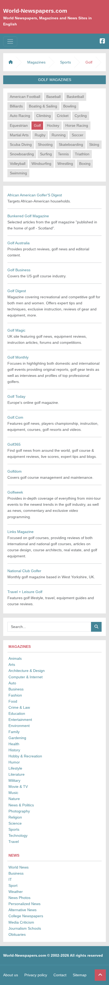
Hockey (53, 125)
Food (12, 701)
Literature (16, 774)
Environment (19, 726)
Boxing (84, 163)
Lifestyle (15, 768)
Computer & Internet (25, 677)
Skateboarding (71, 144)
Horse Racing (76, 125)
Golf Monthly (18, 357)
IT (10, 879)
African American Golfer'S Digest (34, 195)
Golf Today (16, 396)
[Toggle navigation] (10, 41)
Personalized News (24, 904)
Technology (18, 835)
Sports (13, 829)
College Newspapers (25, 916)
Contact (59, 975)
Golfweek (15, 492)
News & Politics (21, 805)
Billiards (16, 106)
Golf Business (18, 270)
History (14, 750)
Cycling (81, 116)
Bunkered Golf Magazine (28, 216)
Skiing (94, 144)
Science (15, 823)
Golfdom (14, 471)
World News (18, 867)
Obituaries (17, 934)
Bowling (69, 106)
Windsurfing (41, 163)
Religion (15, 817)
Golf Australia (18, 243)
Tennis (63, 154)
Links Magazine (20, 532)
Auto (12, 683)
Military (14, 780)
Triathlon (82, 154)
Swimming (18, 173)
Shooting (45, 144)
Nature (14, 799)
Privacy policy (35, 975)
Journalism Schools (24, 928)
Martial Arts (19, 135)
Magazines (36, 62)
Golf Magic (16, 330)
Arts (11, 664)
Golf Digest (16, 291)
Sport (12, 885)
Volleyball (17, 163)
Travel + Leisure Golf (24, 592)
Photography (19, 811)
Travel (13, 841)
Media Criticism (21, 922)
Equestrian (19, 125)
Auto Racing (20, 116)
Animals (15, 658)
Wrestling (65, 163)
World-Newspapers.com (35, 11)
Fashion (15, 695)
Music (13, 792)
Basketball (75, 96)
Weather (15, 891)
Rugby (40, 135)
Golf (37, 125)
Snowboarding (22, 154)
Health (13, 744)
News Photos (19, 898)
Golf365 (14, 444)
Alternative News (22, 910)
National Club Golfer (24, 571)
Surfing (46, 154)
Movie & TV (18, 786)
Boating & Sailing (43, 106)
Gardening (17, 738)
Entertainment (20, 719)
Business (16, 689)
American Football (25, 96)
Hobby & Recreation (25, 756)
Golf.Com (15, 417)
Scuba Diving (21, 144)
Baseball (53, 96)
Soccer (77, 135)
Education (16, 713)
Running (59, 135)
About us (10, 975)
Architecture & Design (26, 670)
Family (14, 732)
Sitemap (80, 975)
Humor (14, 762)
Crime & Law (19, 707)
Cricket (63, 116)
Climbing (43, 116)
